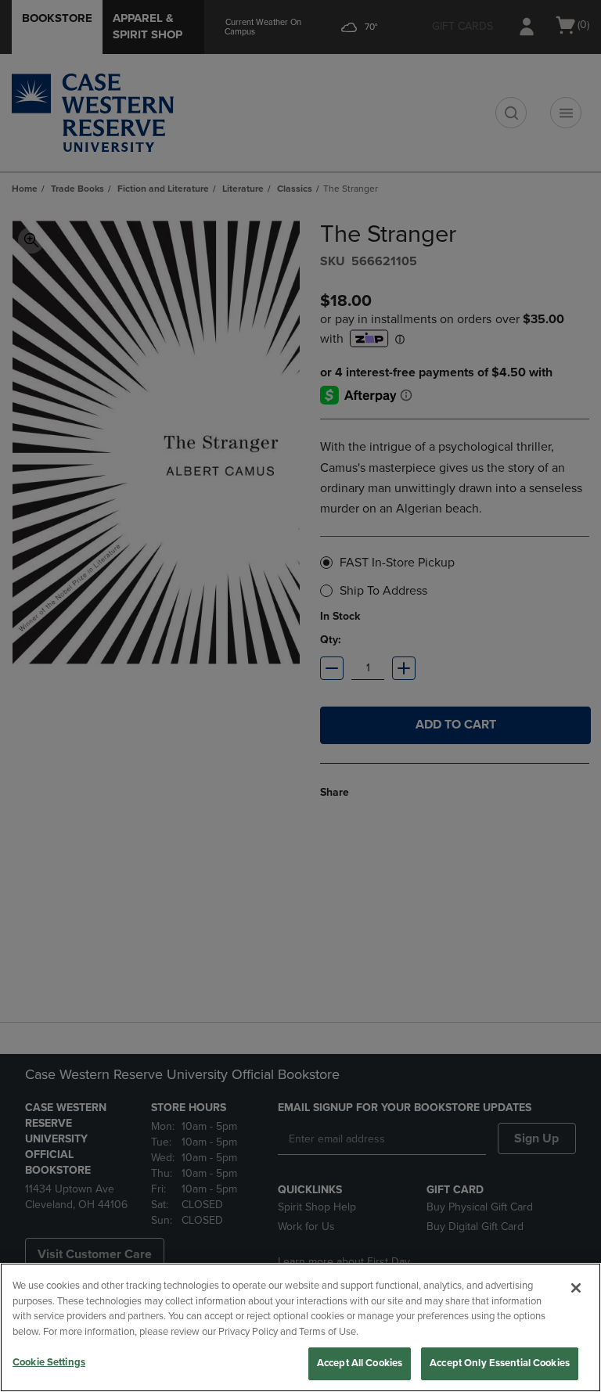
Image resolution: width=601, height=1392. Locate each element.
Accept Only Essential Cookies (500, 1363)
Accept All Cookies (359, 1363)
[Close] (576, 1288)
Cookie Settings (49, 1362)
